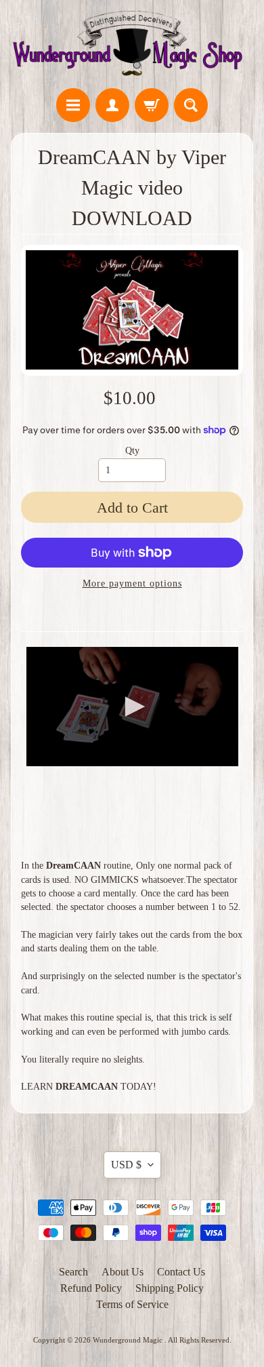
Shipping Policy (169, 1288)
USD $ (126, 1164)
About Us (123, 1271)
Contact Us (181, 1271)
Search (73, 1271)
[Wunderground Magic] (132, 46)
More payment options (132, 583)
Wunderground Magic (128, 1340)
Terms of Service (132, 1304)
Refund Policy (91, 1288)
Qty (132, 450)
